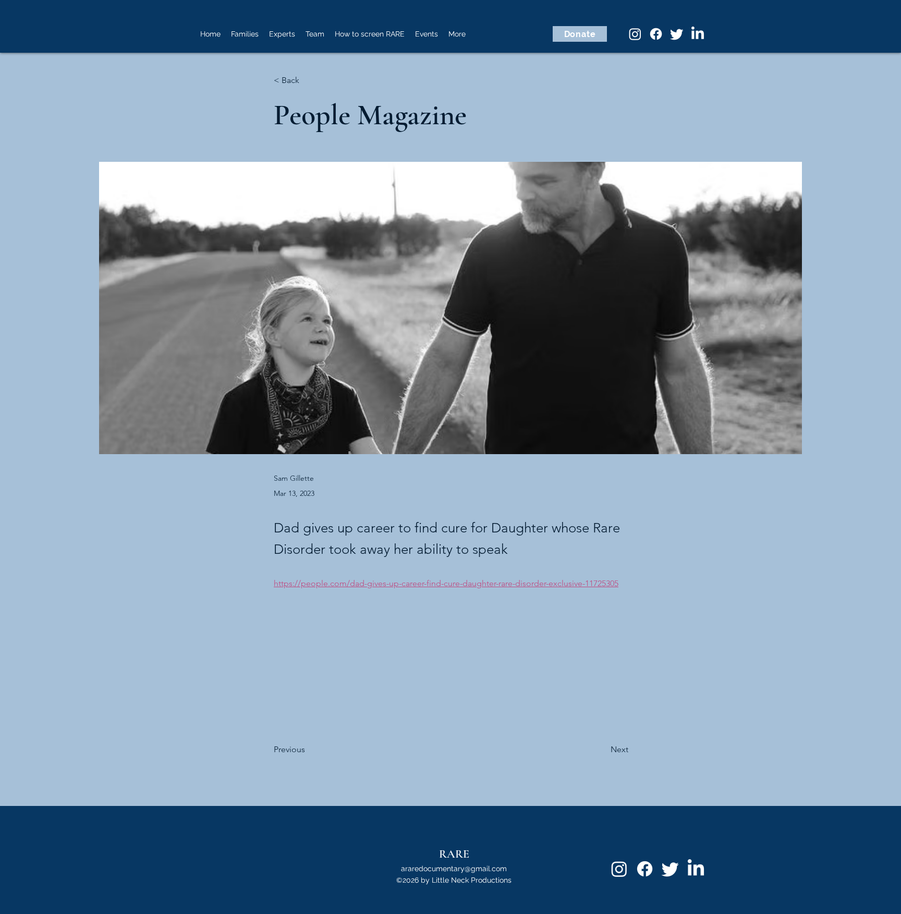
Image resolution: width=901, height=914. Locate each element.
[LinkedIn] (697, 34)
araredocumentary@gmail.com (454, 868)
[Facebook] (656, 34)
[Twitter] (677, 34)
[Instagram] (635, 34)
